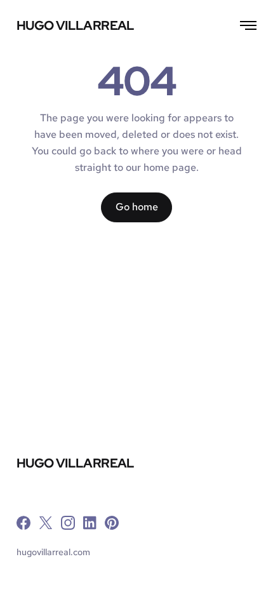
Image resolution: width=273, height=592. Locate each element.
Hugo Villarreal (76, 26)
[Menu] (244, 26)
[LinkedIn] (90, 525)
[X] (46, 525)
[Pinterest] (112, 525)
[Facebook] (23, 525)
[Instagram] (68, 525)
